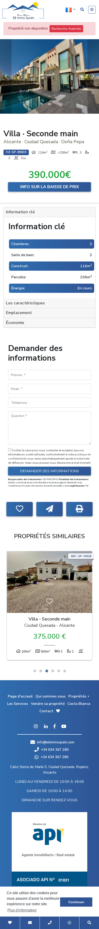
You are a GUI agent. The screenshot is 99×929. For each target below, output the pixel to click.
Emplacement (19, 312)
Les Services (17, 703)
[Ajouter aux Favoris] (19, 509)
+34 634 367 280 (54, 749)
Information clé (20, 212)
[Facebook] (54, 726)
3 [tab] (46, 671)
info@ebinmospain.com (55, 742)
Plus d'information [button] (22, 910)
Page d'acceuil (20, 696)
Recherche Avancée (66, 29)
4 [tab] (52, 671)
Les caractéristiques (25, 303)
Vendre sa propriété (48, 703)
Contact (46, 711)
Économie (15, 322)
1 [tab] (34, 671)
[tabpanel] (49, 606)
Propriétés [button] (77, 696)
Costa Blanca (78, 703)
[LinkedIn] (46, 726)
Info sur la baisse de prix (49, 187)
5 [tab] (58, 671)
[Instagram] (35, 726)
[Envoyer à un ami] (49, 509)
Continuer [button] (76, 902)
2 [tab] (40, 671)
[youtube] (63, 726)
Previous (6, 76)
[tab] (49, 212)
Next (93, 76)
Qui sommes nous (50, 696)
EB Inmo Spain (23, 10)
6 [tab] (64, 671)
